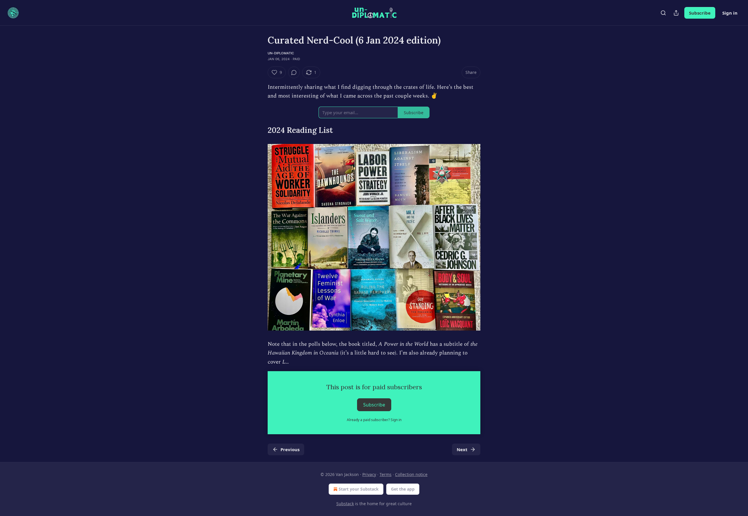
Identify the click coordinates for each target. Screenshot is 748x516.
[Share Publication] (676, 13)
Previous (289, 449)
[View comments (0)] (294, 72)
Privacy (369, 474)
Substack (345, 503)
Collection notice (411, 474)
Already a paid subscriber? (374, 419)
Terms (386, 474)
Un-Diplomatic (281, 53)
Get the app (403, 489)
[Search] (663, 13)
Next (462, 449)
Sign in (729, 13)
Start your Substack (359, 489)
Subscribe (700, 13)
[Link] (259, 130)
